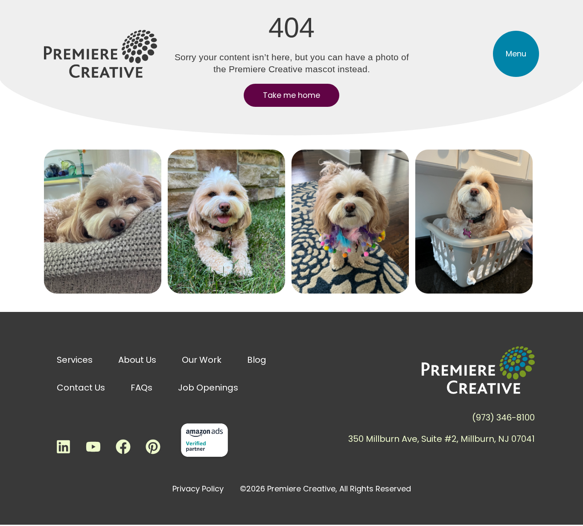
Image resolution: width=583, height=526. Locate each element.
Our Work (202, 360)
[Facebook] (123, 446)
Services (75, 360)
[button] (516, 54)
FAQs (141, 388)
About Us (137, 360)
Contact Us (81, 388)
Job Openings (208, 388)
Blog (256, 360)
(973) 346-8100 (503, 417)
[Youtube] (93, 446)
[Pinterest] (153, 446)
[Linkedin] (63, 446)
